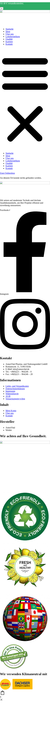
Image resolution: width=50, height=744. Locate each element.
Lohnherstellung (13, 36)
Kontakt (9, 44)
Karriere (9, 41)
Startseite (9, 29)
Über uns (10, 34)
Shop (8, 31)
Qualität (9, 39)
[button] (25, 99)
